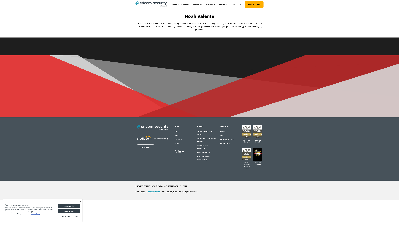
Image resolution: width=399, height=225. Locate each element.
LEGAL (184, 186)
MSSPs (222, 131)
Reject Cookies (69, 211)
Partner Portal (225, 143)
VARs (221, 135)
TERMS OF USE (174, 186)
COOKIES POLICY (159, 186)
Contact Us (178, 140)
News (177, 135)
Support (232, 4)
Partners (209, 4)
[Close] (80, 201)
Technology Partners (227, 140)
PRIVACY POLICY (142, 186)
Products (185, 4)
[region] (42, 210)
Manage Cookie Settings (69, 216)
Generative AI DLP (203, 153)
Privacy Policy (35, 214)
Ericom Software (153, 192)
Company (221, 4)
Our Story (178, 131)
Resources (197, 4)
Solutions (173, 4)
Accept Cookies (69, 206)
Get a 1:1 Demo (254, 4)
